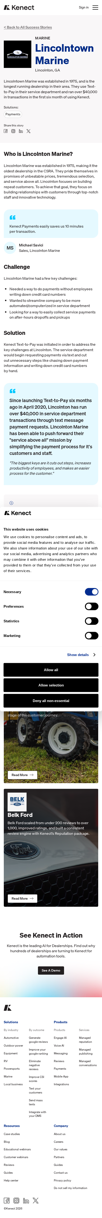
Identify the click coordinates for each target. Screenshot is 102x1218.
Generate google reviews (38, 1040)
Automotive (11, 1038)
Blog (7, 1142)
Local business (13, 1084)
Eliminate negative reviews (35, 1065)
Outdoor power (13, 1046)
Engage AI (60, 1038)
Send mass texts (36, 1102)
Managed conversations (88, 1063)
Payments (60, 1069)
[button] (95, 7)
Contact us (61, 1173)
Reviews (59, 1061)
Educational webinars (17, 1149)
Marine (8, 1077)
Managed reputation (85, 1040)
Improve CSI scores (36, 1079)
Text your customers (35, 1091)
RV (6, 1061)
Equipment (11, 1054)
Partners (59, 1157)
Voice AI (59, 1046)
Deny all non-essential (51, 700)
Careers (58, 1142)
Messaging (61, 1054)
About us (59, 1134)
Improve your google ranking (38, 1052)
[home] (19, 7)
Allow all (51, 670)
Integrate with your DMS (37, 1114)
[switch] (91, 606)
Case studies (12, 1134)
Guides (8, 1173)
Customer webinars (16, 1157)
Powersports (12, 1069)
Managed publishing (86, 1052)
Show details (78, 655)
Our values (60, 1149)
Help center (11, 1181)
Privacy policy (62, 1181)
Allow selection (51, 685)
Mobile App (61, 1077)
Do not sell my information (70, 1188)
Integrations (61, 1084)
